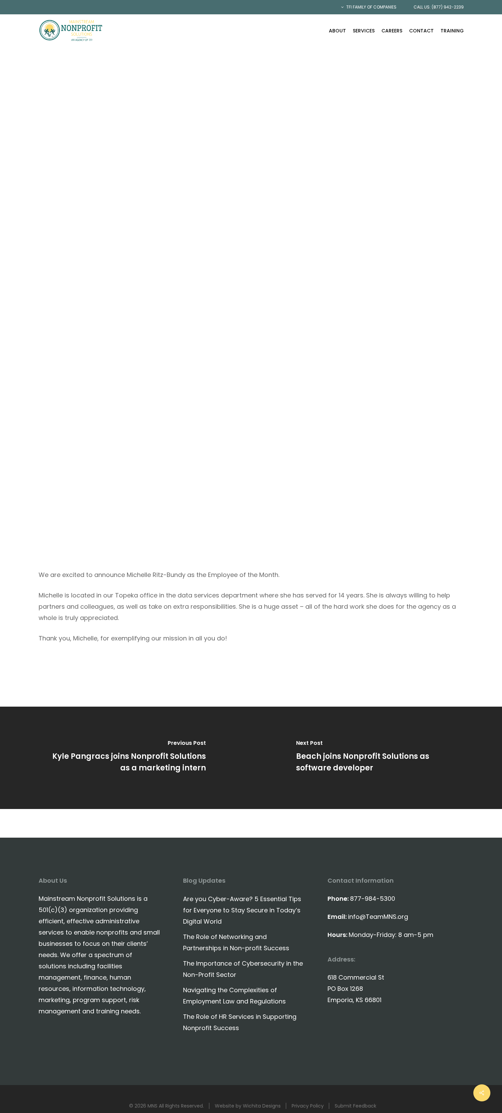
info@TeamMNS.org (378, 916)
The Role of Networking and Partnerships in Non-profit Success (236, 942)
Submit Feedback (355, 1106)
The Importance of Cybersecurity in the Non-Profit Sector (243, 969)
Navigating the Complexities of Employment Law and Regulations (234, 996)
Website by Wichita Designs (248, 1106)
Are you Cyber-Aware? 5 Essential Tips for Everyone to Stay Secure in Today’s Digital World (242, 910)
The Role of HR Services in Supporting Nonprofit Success (239, 1022)
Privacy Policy (308, 1106)
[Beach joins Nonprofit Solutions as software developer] (376, 758)
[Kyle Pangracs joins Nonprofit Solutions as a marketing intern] (125, 758)
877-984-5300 (372, 898)
